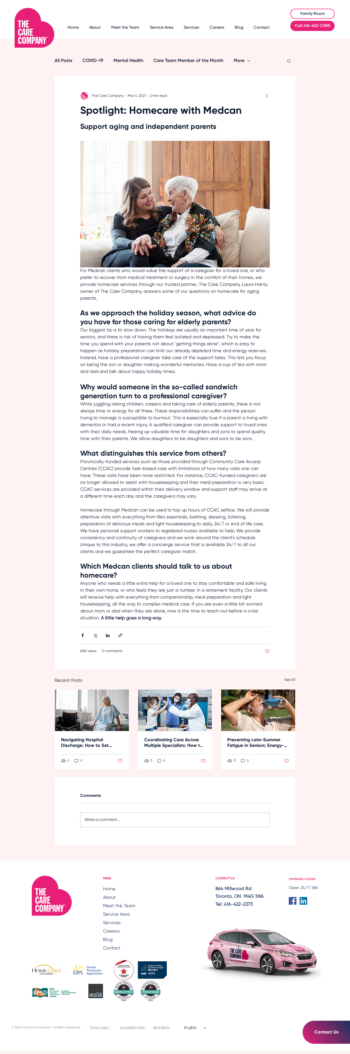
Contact (111, 948)
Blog (107, 939)
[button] (288, 61)
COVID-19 (93, 60)
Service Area (116, 914)
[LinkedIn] (303, 901)
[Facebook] (292, 901)
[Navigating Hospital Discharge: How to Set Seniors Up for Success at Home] (92, 710)
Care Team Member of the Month (188, 60)
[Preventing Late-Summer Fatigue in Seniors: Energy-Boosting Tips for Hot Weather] (258, 710)
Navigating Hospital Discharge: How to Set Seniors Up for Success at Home (88, 743)
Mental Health (128, 60)
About (109, 897)
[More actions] (267, 96)
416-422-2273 (238, 904)
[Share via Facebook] (82, 635)
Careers (111, 931)
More (239, 60)
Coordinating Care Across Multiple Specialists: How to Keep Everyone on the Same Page (174, 743)
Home (109, 889)
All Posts (63, 60)
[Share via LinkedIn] (107, 635)
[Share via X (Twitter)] (95, 635)
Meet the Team (117, 906)
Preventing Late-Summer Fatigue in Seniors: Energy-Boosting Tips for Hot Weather (255, 743)
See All (289, 680)
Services (112, 923)
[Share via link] (120, 635)
